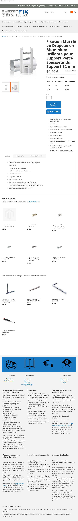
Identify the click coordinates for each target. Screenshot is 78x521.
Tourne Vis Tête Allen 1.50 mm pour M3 (9, 331)
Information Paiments (27, 380)
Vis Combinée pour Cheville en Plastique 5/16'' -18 (34, 259)
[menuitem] (6, 22)
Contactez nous (9, 381)
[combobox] (55, 12)
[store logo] (15, 13)
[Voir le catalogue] (30, 368)
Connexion (51, 6)
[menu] (39, 26)
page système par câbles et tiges (62, 424)
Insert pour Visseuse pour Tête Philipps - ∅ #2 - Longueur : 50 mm (34, 300)
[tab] (7, 156)
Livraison (27, 383)
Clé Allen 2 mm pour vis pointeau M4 (58, 299)
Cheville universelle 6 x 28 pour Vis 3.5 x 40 (10, 225)
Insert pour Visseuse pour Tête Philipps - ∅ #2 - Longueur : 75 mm (8, 300)
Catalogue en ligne (27, 385)
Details (7, 156)
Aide (64, 383)
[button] (73, 6)
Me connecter (64, 379)
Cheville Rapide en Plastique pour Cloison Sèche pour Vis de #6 (60, 226)
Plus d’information (36, 156)
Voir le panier (64, 381)
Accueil (4, 36)
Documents (20, 156)
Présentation (9, 379)
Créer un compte (63, 6)
